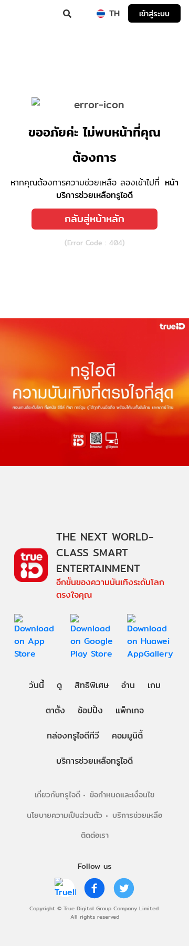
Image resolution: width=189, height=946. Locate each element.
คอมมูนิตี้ (127, 735)
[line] (65, 888)
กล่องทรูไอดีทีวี (73, 735)
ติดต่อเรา (95, 835)
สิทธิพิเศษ (92, 685)
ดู (59, 685)
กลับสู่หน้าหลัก (94, 218)
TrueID (29, 13)
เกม (154, 685)
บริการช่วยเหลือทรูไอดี (94, 760)
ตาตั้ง (55, 710)
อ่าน (128, 685)
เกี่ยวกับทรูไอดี (57, 794)
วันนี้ (36, 685)
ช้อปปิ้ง (90, 710)
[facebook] (94, 888)
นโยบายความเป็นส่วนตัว (64, 815)
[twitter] (123, 888)
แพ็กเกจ (130, 710)
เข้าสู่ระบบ (154, 13)
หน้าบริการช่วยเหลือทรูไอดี (117, 189)
